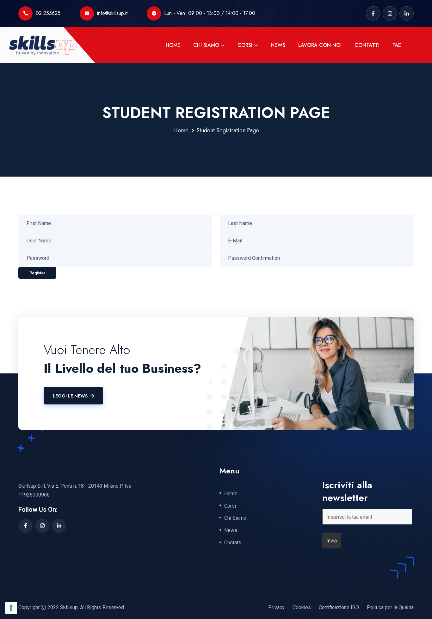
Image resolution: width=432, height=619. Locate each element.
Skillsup (69, 607)
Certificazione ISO (339, 607)
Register (37, 273)
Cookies (302, 607)
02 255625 (48, 13)
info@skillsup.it (112, 13)
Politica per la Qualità (390, 607)
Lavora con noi (320, 45)
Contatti (367, 45)
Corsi (245, 45)
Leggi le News (70, 396)
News (278, 45)
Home (173, 45)
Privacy (276, 607)
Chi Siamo (206, 45)
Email (329, 472)
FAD (397, 45)
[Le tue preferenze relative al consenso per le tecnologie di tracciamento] (11, 608)
